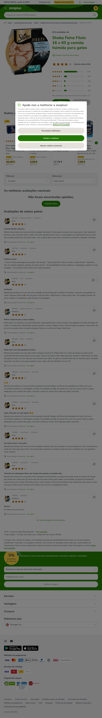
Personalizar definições (51, 131)
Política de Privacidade (61, 125)
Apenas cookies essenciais (51, 145)
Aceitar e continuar (51, 138)
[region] (51, 126)
